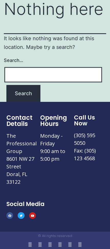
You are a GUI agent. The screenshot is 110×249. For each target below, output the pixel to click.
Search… (13, 60)
